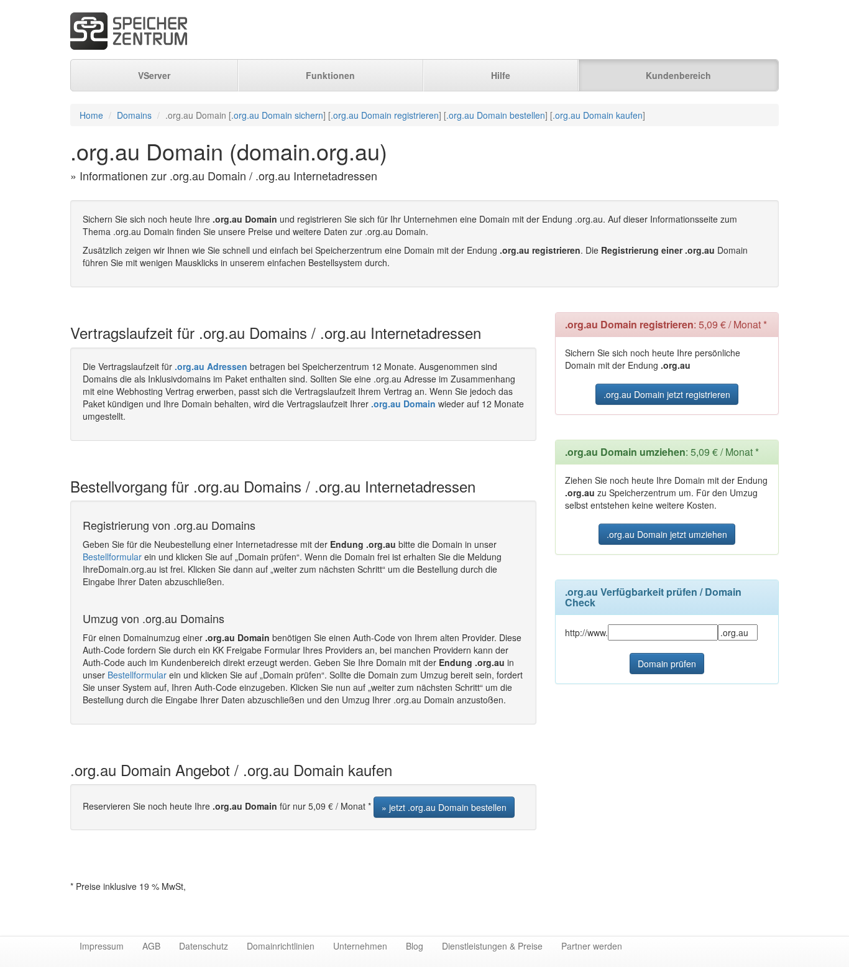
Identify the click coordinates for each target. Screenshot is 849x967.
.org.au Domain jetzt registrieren (666, 394)
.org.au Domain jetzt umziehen (667, 534)
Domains (134, 115)
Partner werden (591, 946)
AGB (151, 946)
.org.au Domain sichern (277, 115)
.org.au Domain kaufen (598, 115)
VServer (154, 75)
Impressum (102, 946)
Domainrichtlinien (280, 946)
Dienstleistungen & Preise (492, 946)
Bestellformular (112, 556)
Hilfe (500, 75)
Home (91, 115)
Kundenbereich (678, 75)
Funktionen (330, 75)
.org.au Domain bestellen (495, 115)
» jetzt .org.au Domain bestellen (444, 807)
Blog (414, 946)
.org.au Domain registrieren (385, 115)
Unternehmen (360, 946)
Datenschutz (203, 946)
